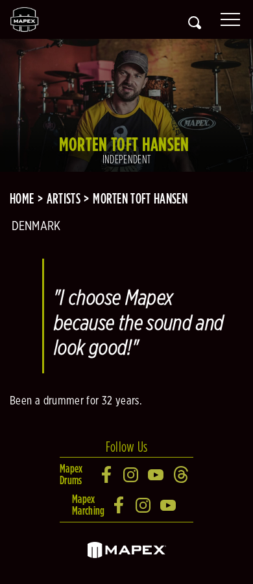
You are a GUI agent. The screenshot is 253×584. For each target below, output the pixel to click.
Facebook (107, 474)
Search (194, 22)
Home (22, 198)
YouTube (156, 474)
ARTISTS (63, 198)
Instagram (131, 474)
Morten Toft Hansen (140, 198)
